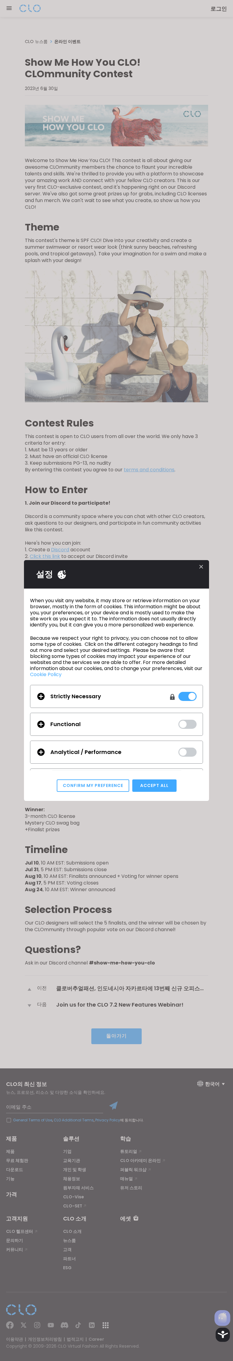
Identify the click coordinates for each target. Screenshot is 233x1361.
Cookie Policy (46, 674)
